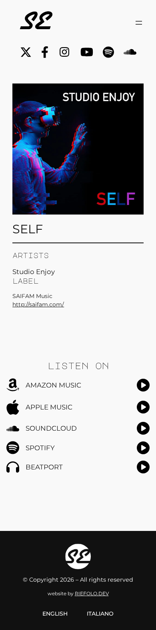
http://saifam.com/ (38, 304)
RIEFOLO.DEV (92, 593)
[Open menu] (139, 23)
